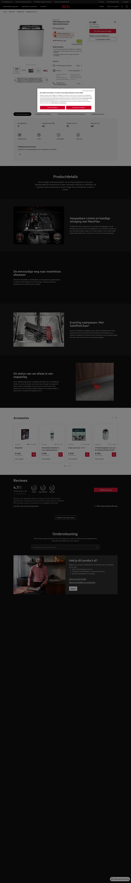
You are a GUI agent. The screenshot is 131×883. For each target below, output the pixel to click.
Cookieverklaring (54, 103)
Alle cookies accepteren (79, 107)
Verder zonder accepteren (88, 90)
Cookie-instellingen (52, 107)
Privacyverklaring (62, 103)
